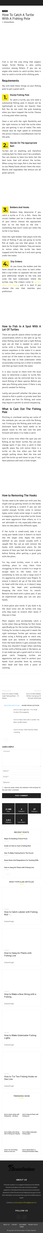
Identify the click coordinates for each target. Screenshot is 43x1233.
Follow (21, 804)
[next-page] (6, 739)
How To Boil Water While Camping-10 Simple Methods (33, 696)
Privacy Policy (33, 1224)
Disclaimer (22, 1224)
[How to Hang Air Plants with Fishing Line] (21, 938)
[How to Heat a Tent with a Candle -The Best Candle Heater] (7, 722)
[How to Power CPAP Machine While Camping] (7, 732)
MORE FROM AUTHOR (30, 705)
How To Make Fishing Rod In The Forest (18, 853)
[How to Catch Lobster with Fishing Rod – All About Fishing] (21, 896)
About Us (6, 1224)
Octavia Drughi (9, 921)
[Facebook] (4, 27)
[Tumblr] (24, 1217)
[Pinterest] (14, 27)
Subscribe (21, 815)
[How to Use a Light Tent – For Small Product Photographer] (7, 712)
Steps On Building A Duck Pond (15, 839)
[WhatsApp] (18, 27)
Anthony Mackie (9, 22)
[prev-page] (3, 739)
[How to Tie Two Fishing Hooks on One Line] (21, 1061)
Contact (14, 1224)
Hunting (6, 841)
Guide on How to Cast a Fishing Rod (17, 846)
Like (8, 804)
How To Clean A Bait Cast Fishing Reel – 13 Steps (10, 696)
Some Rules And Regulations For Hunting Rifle (21, 860)
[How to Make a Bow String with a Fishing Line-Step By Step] (21, 979)
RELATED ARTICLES (12, 705)
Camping (5, 11)
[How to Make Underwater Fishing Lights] (21, 1020)
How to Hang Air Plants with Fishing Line (19, 867)
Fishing (6, 848)
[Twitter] (9, 27)
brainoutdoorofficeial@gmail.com (25, 1202)
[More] (23, 27)
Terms (22, 1227)
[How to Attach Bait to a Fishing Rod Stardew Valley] (30, 1142)
